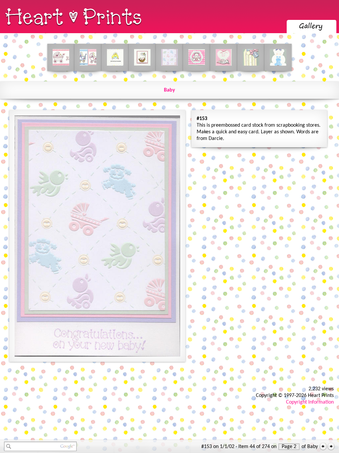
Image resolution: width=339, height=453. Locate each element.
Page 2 (289, 446)
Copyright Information (310, 402)
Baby (169, 90)
